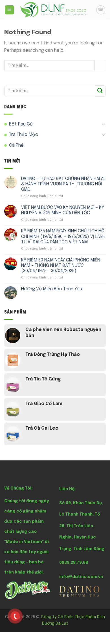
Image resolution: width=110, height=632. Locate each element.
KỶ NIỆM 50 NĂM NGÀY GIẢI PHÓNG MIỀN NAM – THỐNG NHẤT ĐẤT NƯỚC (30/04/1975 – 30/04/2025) (60, 265)
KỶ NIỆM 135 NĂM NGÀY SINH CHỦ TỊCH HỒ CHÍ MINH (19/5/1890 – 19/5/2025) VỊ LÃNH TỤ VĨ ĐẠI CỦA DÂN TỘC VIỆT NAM (63, 236)
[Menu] (9, 10)
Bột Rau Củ (21, 124)
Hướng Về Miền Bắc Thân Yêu (51, 289)
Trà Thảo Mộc (23, 134)
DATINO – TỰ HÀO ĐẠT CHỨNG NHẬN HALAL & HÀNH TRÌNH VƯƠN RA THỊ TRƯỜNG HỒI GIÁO (63, 184)
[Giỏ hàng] (100, 9)
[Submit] (100, 65)
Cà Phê (16, 145)
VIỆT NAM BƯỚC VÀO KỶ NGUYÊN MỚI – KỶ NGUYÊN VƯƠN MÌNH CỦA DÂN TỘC (62, 210)
